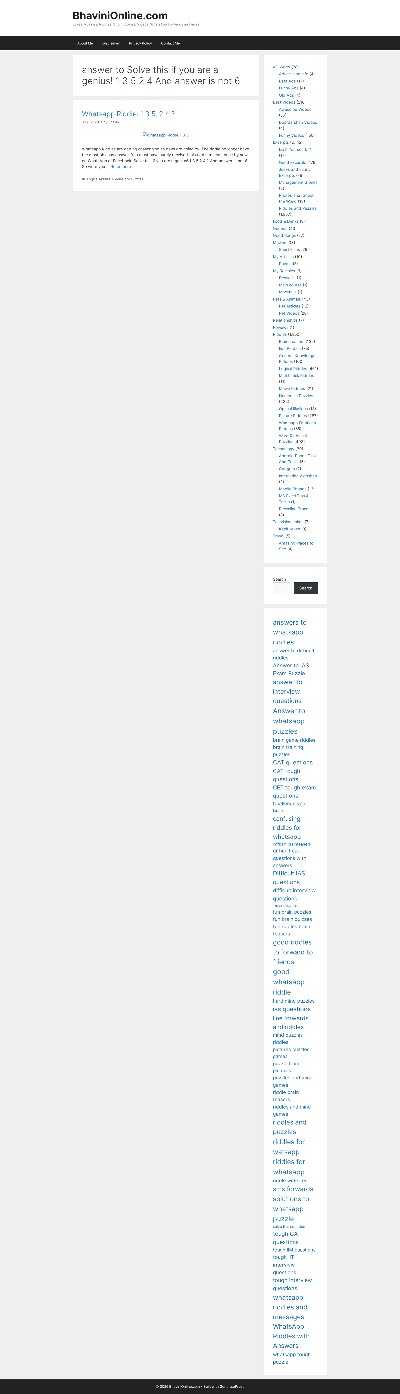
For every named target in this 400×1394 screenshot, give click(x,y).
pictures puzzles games (291, 1052)
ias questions (292, 1009)
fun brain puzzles (292, 912)
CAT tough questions (286, 775)
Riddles (280, 334)
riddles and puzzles (289, 1127)
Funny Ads (289, 88)
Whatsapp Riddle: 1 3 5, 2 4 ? (128, 114)
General (280, 228)
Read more (121, 166)
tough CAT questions (287, 1237)
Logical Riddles (98, 179)
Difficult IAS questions (289, 878)
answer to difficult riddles (294, 654)
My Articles (283, 256)
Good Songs (284, 235)
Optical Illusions (293, 408)
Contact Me (170, 43)
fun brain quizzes (292, 919)
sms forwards (293, 1189)
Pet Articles (289, 306)
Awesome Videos (295, 109)
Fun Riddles (290, 348)
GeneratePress (232, 1386)
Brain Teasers (291, 341)
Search (279, 579)
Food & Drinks (286, 221)
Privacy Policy (140, 43)
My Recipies (284, 271)
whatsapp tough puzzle (292, 1358)
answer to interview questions (287, 691)
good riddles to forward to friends (293, 952)
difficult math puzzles (286, 906)
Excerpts (281, 142)
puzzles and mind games (293, 1081)
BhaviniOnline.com (120, 15)
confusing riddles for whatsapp (287, 827)
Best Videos (284, 102)
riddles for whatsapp (289, 1167)
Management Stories (298, 182)
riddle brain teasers (286, 1095)
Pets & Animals (287, 299)
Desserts (287, 278)
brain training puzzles (288, 750)
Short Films (289, 249)
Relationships (285, 320)
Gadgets (287, 468)
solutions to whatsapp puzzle (291, 1209)
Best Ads (287, 81)
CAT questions (293, 762)
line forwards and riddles (291, 1022)
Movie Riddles (292, 388)
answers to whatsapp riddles (290, 632)
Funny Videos (291, 135)
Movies (279, 242)
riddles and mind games (292, 1110)
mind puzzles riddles (288, 1038)
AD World (281, 67)
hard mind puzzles (294, 1001)
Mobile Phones (292, 489)
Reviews (280, 327)
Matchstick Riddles (296, 375)
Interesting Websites (298, 476)
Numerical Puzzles (296, 395)
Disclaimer (111, 43)
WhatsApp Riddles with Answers (291, 1336)
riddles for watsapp (289, 1147)
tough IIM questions (294, 1250)
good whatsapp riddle (289, 982)
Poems (285, 263)
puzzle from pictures (286, 1067)
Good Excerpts (292, 162)
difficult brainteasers (292, 844)
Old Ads (286, 95)
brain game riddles (294, 740)
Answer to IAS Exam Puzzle (291, 669)
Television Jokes (288, 522)
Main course (290, 285)
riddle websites (290, 1180)
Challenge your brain (290, 807)
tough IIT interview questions (284, 1264)
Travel (278, 536)
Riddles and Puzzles (127, 179)
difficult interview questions (294, 894)
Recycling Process (295, 509)
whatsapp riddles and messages (290, 1307)
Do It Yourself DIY (295, 149)
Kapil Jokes (289, 529)
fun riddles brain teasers (291, 930)
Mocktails (288, 292)
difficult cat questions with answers (289, 858)
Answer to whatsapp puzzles (289, 721)
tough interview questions (292, 1284)
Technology (283, 449)
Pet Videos (289, 313)
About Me (85, 43)
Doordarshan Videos (298, 122)
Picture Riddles (293, 415)
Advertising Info (293, 74)
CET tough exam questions (294, 791)
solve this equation (289, 1226)
